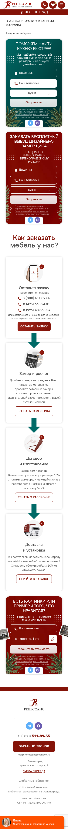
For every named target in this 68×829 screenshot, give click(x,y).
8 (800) (34, 736)
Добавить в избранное (34, 781)
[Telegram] (30, 123)
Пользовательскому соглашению (32, 117)
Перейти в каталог (34, 579)
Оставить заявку (34, 326)
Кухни (29, 21)
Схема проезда (34, 771)
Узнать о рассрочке (34, 497)
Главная (13, 21)
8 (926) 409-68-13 (36, 310)
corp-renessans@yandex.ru (34, 755)
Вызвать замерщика (34, 411)
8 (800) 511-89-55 (36, 298)
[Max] (37, 123)
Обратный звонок (34, 746)
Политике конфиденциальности (31, 114)
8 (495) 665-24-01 (36, 304)
